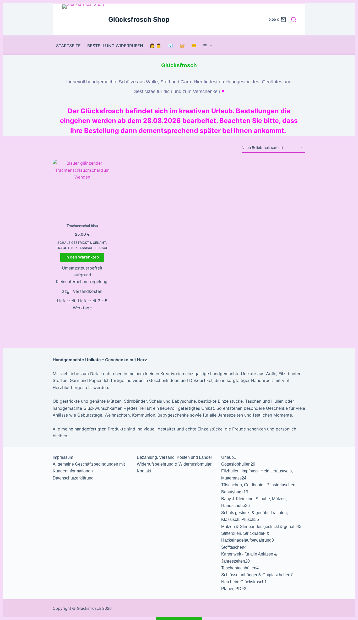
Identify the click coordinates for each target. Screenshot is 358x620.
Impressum (63, 457)
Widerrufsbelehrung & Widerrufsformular (174, 464)
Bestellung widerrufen (115, 45)
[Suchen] (293, 19)
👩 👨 (155, 45)
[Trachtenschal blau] (82, 189)
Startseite (68, 45)
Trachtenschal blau (82, 226)
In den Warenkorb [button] (82, 257)
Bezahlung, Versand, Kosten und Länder (174, 457)
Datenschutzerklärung (73, 478)
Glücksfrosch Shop (139, 19)
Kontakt (144, 471)
